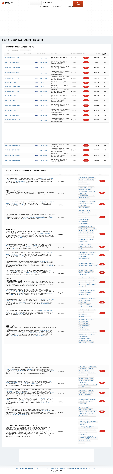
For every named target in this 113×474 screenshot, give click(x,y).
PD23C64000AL (83, 239)
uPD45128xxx (83, 221)
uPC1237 (88, 441)
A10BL (92, 226)
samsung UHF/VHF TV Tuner (87, 430)
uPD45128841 (83, 182)
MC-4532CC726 (32, 272)
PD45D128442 (83, 235)
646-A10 (81, 386)
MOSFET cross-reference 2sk (87, 432)
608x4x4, (91, 187)
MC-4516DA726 (44, 330)
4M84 (90, 235)
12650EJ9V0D (82, 373)
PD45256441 (21, 238)
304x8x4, (81, 189)
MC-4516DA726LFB (84, 325)
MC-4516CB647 (45, 310)
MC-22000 (82, 233)
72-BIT (14, 180)
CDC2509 (90, 342)
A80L (86, 241)
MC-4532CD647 (46, 202)
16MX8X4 (93, 411)
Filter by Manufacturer (13, 50)
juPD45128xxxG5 (84, 195)
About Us (94, 468)
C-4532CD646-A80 (84, 384)
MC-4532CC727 (45, 178)
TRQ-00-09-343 (46, 411)
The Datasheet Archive (7, 3)
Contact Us (86, 468)
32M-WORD (92, 177)
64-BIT (14, 203)
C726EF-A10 (89, 306)
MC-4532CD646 (32, 384)
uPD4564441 (15, 335)
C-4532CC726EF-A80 (84, 304)
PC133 (86, 230)
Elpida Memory (43, 58)
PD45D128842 (83, 237)
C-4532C (81, 306)
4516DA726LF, (30, 333)
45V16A (91, 239)
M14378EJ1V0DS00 (84, 219)
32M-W (15, 271)
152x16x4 (88, 189)
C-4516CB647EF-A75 (84, 316)
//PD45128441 (10, 391)
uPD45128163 (83, 280)
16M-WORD (92, 252)
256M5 (86, 228)
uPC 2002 (81, 443)
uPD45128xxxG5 (83, 223)
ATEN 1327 (82, 286)
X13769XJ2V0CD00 (45, 234)
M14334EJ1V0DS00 (84, 258)
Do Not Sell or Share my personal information (55, 468)
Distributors (69, 6)
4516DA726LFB (39, 333)
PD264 (81, 241)
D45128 (93, 284)
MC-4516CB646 (45, 253)
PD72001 (81, 441)
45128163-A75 (92, 215)
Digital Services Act (76, 468)
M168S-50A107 (92, 332)
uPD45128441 (83, 187)
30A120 (87, 284)
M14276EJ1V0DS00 (84, 207)
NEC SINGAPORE (83, 415)
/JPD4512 (8, 245)
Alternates (57, 6)
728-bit (24, 218)
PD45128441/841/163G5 (20, 415)
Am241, (81, 411)
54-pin (92, 195)
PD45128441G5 (83, 413)
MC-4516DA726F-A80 (84, 338)
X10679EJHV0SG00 (84, 419)
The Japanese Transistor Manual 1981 (88, 427)
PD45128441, (27, 247)
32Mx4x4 (91, 413)
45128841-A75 (40, 217)
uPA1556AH (82, 424)
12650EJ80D (88, 394)
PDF (86, 58)
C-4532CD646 (21, 401)
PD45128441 (92, 191)
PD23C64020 (90, 233)
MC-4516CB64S (44, 261)
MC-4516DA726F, (20, 333)
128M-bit (34, 216)
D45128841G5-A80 (84, 197)
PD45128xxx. (82, 193)
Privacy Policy (36, 468)
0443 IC (91, 237)
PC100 (91, 230)
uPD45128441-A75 (29, 217)
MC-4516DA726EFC (39, 335)
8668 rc (87, 411)
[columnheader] (13, 54)
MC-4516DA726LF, (84, 323)
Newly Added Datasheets (23, 468)
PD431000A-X (82, 434)
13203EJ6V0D (82, 334)
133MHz (52, 216)
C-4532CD (94, 384)
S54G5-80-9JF (83, 191)
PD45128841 (82, 342)
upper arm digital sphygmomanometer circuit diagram (88, 437)
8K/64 (80, 228)
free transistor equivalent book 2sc (88, 421)
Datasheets (45, 6)
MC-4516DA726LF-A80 (85, 340)
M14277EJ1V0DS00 (84, 184)
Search (78, 4)
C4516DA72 (91, 334)
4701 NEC (92, 415)
